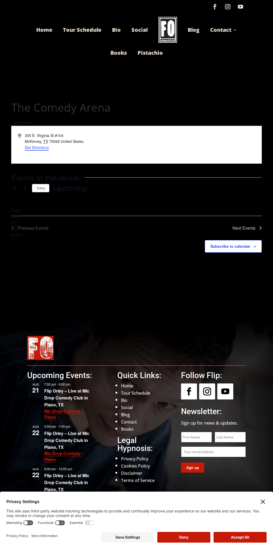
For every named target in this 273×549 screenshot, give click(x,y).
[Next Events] (25, 188)
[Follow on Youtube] (240, 6)
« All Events (21, 122)
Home (44, 29)
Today (40, 188)
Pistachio (150, 52)
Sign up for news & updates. (209, 423)
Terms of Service (138, 480)
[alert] (15, 222)
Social (139, 29)
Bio (116, 29)
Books (118, 52)
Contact (220, 29)
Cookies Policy (135, 466)
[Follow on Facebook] (215, 6)
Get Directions (37, 147)
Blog (193, 29)
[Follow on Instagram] (227, 6)
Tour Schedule (82, 29)
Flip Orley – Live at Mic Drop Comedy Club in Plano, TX (66, 398)
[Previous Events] (14, 188)
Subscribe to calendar (230, 246)
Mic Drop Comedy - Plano (63, 414)
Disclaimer (131, 473)
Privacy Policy (134, 459)
